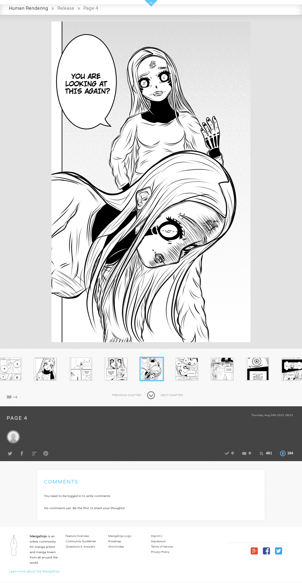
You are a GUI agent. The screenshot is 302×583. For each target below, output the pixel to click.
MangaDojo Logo (119, 536)
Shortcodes (116, 546)
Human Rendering (28, 8)
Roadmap (114, 541)
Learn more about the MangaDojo (34, 571)
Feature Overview (77, 536)
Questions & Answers (80, 546)
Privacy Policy (160, 552)
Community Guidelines (81, 541)
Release (65, 8)
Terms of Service (162, 546)
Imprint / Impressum (158, 539)
